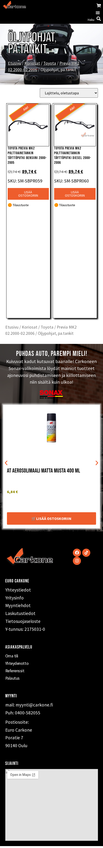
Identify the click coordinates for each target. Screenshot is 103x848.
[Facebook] (77, 553)
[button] (97, 12)
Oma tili (11, 656)
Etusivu (14, 63)
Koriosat (32, 63)
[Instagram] (77, 561)
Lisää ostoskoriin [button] (28, 194)
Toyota (49, 63)
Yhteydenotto (17, 663)
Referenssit (14, 670)
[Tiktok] (86, 553)
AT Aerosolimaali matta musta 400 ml (43, 470)
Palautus (12, 678)
